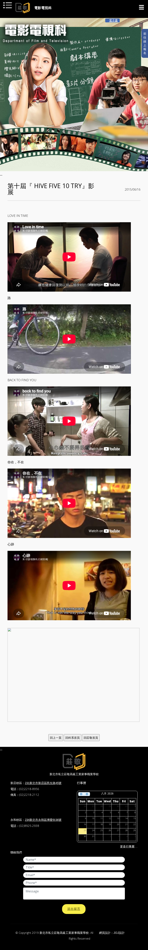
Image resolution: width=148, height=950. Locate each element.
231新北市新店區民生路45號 (43, 783)
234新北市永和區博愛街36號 (43, 819)
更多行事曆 (127, 846)
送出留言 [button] (73, 908)
